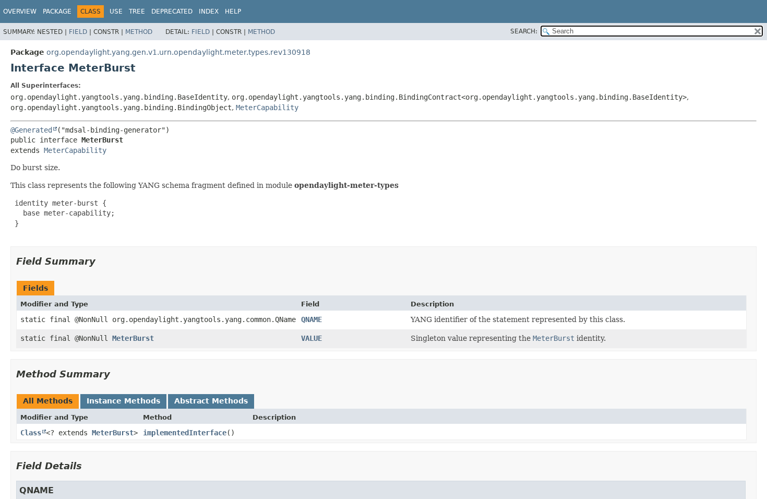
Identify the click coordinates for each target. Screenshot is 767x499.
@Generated (31, 130)
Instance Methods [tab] (123, 401)
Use (116, 11)
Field (78, 31)
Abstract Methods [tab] (211, 401)
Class (30, 433)
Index (209, 11)
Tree (137, 11)
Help (233, 11)
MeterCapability (267, 107)
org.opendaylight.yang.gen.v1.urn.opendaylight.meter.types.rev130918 (178, 52)
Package (57, 11)
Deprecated (172, 11)
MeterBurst (133, 338)
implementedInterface (184, 433)
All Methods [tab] (48, 401)
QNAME (311, 319)
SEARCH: (523, 31)
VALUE (311, 338)
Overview (20, 11)
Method (138, 31)
